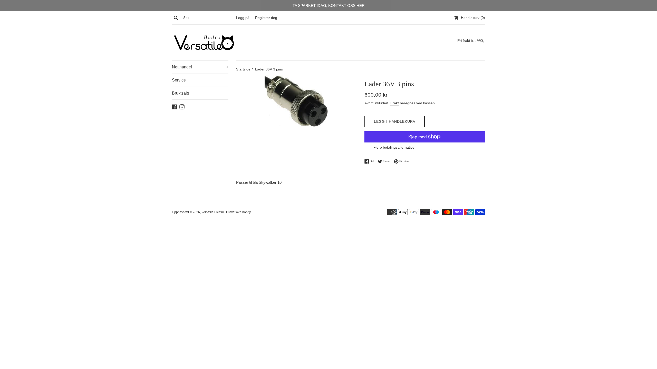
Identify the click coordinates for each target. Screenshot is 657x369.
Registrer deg (266, 18)
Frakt (394, 103)
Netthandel (200, 67)
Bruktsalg (180, 93)
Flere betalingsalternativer (394, 147)
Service (179, 80)
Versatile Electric (213, 212)
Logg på (242, 18)
